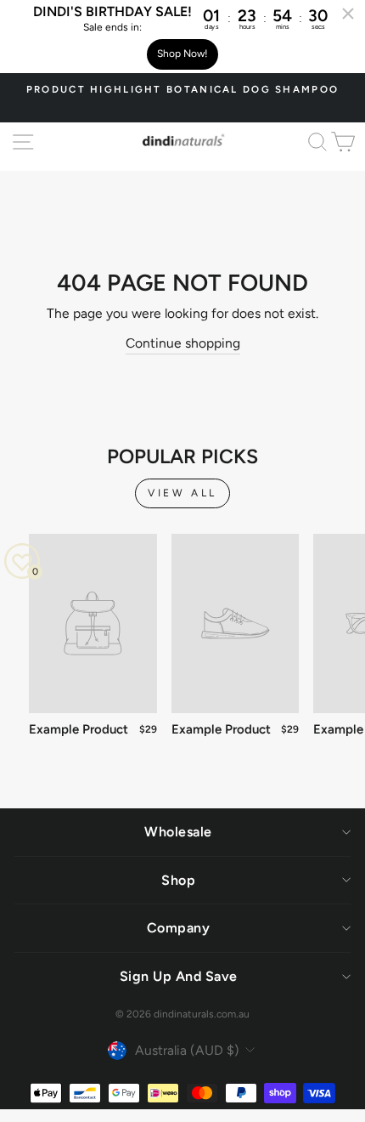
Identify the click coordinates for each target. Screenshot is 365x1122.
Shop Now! (182, 54)
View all (182, 493)
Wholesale (178, 832)
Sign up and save (179, 976)
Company (179, 928)
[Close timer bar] (348, 13)
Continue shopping (183, 343)
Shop (178, 880)
